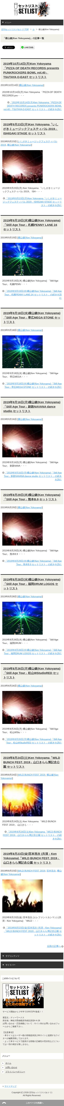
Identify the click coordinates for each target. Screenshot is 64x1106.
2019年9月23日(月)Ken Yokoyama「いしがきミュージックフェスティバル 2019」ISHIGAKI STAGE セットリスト (30, 129)
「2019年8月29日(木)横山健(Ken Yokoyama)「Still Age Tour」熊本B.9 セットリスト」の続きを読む (33, 563)
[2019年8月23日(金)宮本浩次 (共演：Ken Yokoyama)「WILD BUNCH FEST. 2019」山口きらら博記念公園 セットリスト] (22, 910)
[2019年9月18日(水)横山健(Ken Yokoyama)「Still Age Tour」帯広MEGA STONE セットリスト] (22, 366)
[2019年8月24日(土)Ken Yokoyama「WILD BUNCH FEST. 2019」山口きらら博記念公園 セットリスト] (22, 814)
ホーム (8, 1063)
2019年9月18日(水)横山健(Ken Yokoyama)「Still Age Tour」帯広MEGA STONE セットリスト (31, 317)
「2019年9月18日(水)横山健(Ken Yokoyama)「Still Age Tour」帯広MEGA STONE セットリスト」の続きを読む (33, 385)
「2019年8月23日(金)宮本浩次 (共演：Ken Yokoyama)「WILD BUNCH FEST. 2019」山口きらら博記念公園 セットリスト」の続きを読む (33, 931)
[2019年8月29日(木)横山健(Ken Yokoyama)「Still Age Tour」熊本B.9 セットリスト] (22, 543)
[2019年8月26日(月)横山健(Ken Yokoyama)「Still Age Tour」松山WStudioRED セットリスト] (22, 722)
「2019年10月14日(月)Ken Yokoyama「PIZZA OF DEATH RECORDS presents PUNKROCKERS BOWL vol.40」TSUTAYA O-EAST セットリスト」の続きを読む (33, 106)
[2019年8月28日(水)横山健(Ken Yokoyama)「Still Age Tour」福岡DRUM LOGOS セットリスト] (22, 633)
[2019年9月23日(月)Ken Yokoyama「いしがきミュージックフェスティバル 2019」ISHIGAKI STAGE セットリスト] (22, 181)
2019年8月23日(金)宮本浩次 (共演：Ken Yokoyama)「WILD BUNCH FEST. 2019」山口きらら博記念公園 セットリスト (31, 858)
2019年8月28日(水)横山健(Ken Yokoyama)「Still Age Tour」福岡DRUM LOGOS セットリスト (31, 584)
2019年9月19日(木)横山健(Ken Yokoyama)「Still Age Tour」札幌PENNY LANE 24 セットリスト (31, 225)
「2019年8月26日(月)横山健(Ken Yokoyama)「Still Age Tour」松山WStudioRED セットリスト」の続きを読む (33, 741)
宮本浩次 (51, 870)
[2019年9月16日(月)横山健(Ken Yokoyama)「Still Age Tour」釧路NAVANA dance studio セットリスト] (22, 455)
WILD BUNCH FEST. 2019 (31, 774)
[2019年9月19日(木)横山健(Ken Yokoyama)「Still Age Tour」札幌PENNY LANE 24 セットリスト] (22, 274)
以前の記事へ (54, 946)
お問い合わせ (11, 1067)
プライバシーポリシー (15, 1072)
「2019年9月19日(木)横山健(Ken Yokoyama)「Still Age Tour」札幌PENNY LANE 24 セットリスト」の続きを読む (33, 294)
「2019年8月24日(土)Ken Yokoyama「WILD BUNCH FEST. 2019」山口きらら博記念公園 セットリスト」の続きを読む (32, 835)
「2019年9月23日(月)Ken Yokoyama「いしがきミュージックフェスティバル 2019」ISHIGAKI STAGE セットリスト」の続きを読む (32, 202)
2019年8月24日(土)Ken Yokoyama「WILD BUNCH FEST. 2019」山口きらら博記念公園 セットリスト (31, 762)
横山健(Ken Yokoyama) (31, 85)
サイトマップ (10, 1086)
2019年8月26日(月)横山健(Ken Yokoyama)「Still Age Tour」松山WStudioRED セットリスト (31, 673)
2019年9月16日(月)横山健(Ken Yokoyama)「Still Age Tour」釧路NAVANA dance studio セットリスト (31, 407)
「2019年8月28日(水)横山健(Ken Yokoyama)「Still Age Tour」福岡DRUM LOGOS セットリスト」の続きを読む (33, 652)
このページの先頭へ (34, 1103)
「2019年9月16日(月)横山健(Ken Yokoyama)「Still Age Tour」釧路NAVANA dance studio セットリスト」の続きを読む (33, 476)
